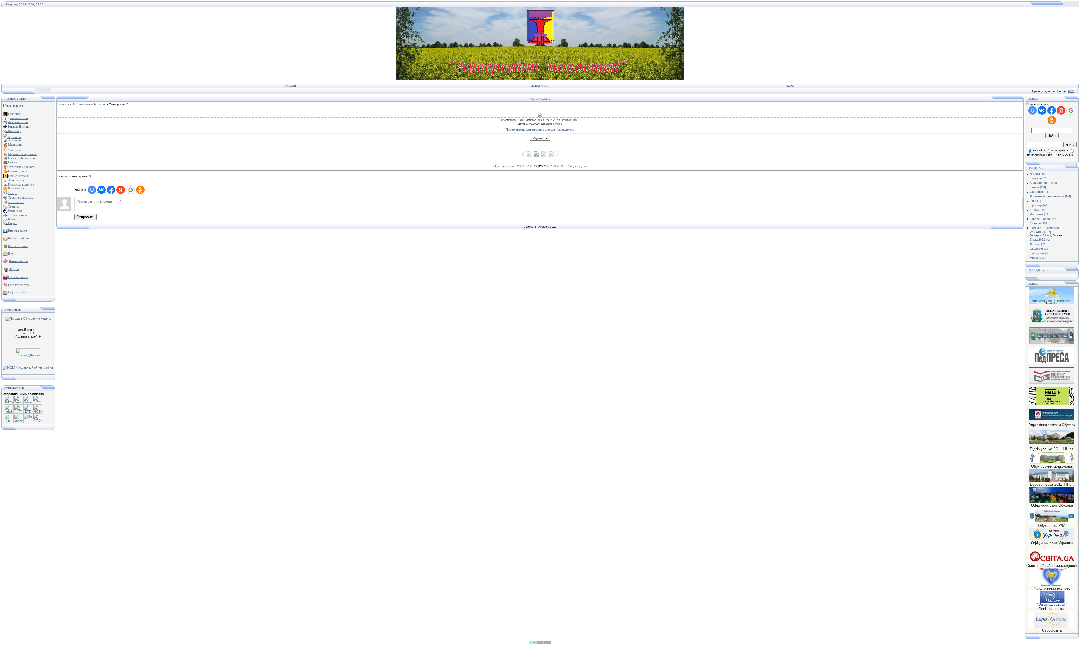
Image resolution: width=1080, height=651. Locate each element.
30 (562, 166)
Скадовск (1036, 248)
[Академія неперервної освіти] (1051, 343)
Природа (1036, 205)
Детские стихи (18, 118)
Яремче (1035, 257)
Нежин (1034, 187)
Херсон (1035, 244)
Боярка (1035, 173)
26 (546, 166)
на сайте (1039, 150)
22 (527, 166)
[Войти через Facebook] (111, 190)
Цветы (1034, 200)
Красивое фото (1041, 182)
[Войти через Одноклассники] (140, 190)
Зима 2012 (1037, 239)
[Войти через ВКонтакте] (101, 190)
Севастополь (1039, 191)
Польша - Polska (1042, 227)
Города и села (1040, 218)
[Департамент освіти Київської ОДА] (1051, 323)
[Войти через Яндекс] (120, 190)
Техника (1035, 209)
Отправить (85, 217)
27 (550, 166)
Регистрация (540, 85)
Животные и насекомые (1047, 196)
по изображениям (1039, 155)
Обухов (1035, 223)
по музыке (1065, 155)
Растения (1036, 214)
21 (523, 166)
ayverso (557, 123)
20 (519, 166)
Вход (790, 85)
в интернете (1059, 150)
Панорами (1037, 253)
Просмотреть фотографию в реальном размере (540, 129)
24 (535, 166)
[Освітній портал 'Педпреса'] (1051, 363)
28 (554, 166)
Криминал (14, 137)
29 (558, 166)
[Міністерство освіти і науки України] (1051, 296)
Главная (290, 85)
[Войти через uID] (92, 190)
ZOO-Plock (1038, 232)
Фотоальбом (81, 104)
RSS (1071, 91)
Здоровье (14, 150)
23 (531, 166)
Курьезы (99, 104)
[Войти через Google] (130, 189)
